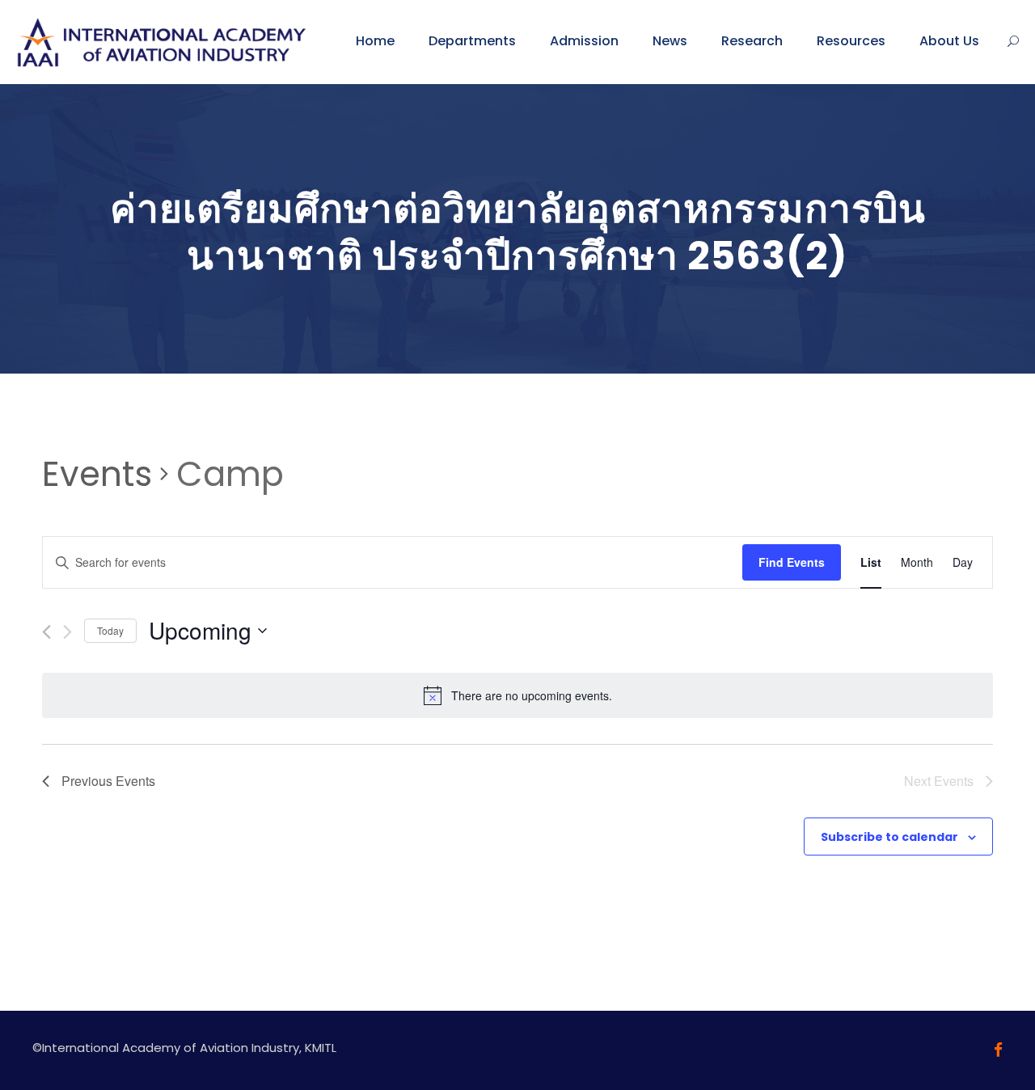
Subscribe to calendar (889, 837)
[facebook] (998, 1050)
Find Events (791, 562)
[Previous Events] (46, 632)
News (670, 41)
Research (752, 41)
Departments (472, 41)
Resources (851, 41)
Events (97, 474)
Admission (584, 41)
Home (375, 41)
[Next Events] (67, 632)
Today (110, 630)
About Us (949, 41)
